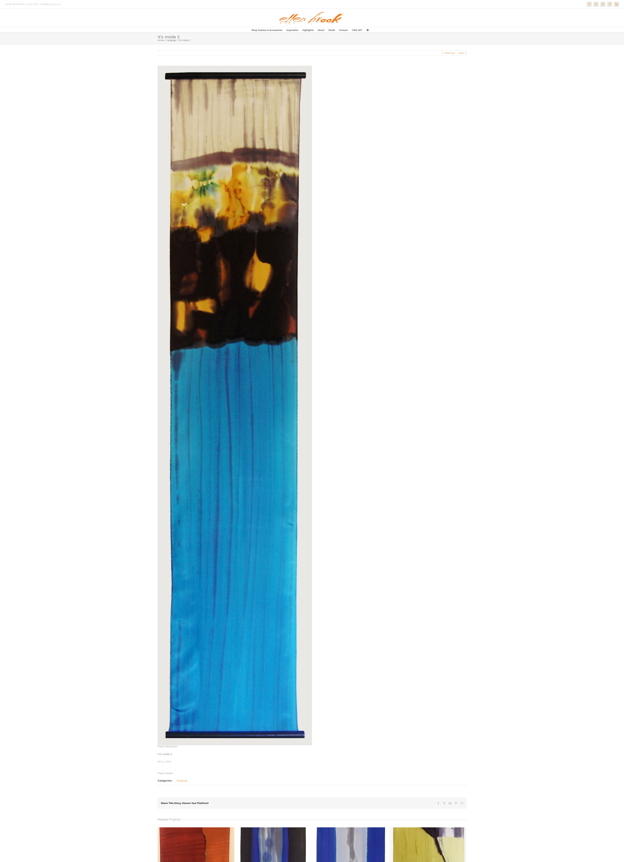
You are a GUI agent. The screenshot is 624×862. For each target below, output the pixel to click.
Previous (450, 52)
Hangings (181, 780)
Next (461, 52)
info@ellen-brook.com (50, 4)
